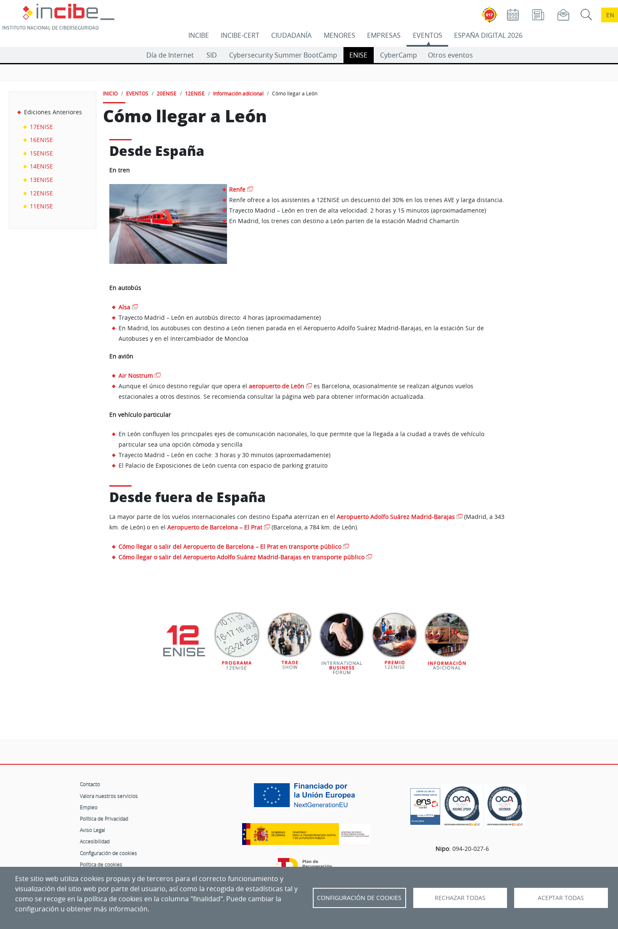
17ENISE (41, 127)
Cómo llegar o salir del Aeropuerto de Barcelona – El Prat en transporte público (230, 546)
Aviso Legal (92, 829)
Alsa (124, 307)
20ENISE (167, 93)
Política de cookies (101, 864)
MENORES (339, 35)
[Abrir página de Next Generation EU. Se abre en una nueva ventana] (306, 798)
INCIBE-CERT (240, 35)
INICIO (110, 93)
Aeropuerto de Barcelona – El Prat (214, 527)
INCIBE (198, 35)
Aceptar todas (561, 898)
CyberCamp (398, 55)
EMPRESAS (384, 35)
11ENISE (41, 206)
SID (211, 55)
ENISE (358, 55)
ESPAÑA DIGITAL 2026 (488, 35)
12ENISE (41, 193)
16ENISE (41, 140)
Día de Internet (170, 55)
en (610, 15)
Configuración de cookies (108, 853)
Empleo (89, 807)
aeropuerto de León (276, 386)
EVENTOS (427, 35)
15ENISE (41, 153)
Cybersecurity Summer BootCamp (283, 55)
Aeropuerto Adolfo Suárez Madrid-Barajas (396, 517)
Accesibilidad (95, 841)
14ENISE (41, 166)
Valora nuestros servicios (109, 795)
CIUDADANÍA (291, 35)
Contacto (90, 784)
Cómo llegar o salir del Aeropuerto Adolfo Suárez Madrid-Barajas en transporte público (241, 557)
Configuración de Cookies (359, 898)
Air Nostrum (136, 375)
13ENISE (41, 180)
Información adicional (238, 93)
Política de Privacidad (104, 818)
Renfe (237, 189)
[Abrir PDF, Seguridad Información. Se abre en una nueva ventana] (462, 806)
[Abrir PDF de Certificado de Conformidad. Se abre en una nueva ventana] (425, 804)
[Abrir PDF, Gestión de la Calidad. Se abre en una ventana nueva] (505, 806)
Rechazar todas (460, 898)
